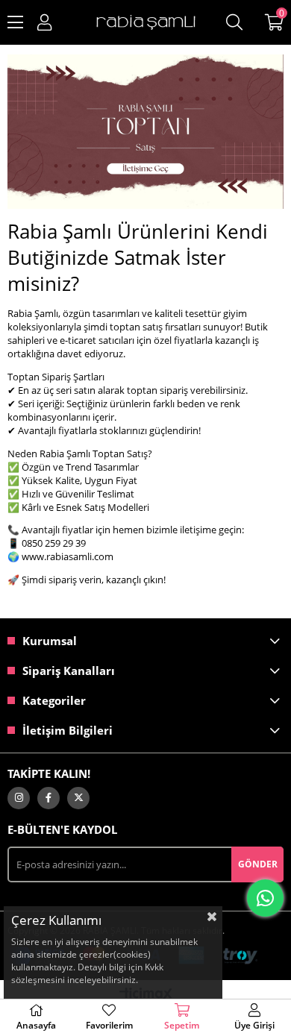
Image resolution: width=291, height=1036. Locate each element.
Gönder (258, 864)
